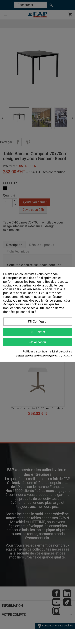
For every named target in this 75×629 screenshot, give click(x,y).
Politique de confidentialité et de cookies (47, 351)
